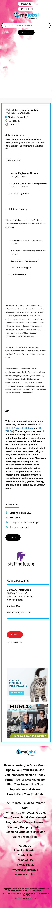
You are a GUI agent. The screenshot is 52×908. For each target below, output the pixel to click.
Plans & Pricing (25, 874)
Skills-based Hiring (25, 836)
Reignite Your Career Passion (25, 822)
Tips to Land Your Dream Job (25, 770)
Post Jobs (26, 4)
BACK (13, 537)
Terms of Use (25, 860)
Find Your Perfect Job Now (25, 784)
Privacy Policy (25, 864)
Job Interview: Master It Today (25, 774)
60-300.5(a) (28, 428)
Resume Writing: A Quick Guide (25, 765)
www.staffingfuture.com (19, 612)
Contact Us (25, 855)
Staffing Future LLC (18, 581)
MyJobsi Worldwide (25, 869)
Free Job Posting (25, 850)
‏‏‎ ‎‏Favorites (26, 9)
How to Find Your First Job (25, 794)
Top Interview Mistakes (25, 789)
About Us (25, 845)
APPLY (15, 634)
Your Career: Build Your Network (25, 817)
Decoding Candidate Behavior (25, 831)
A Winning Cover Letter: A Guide (24, 812)
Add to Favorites (16, 642)
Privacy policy (32, 898)
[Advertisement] (26, 65)
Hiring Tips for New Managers (25, 779)
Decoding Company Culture (25, 827)
